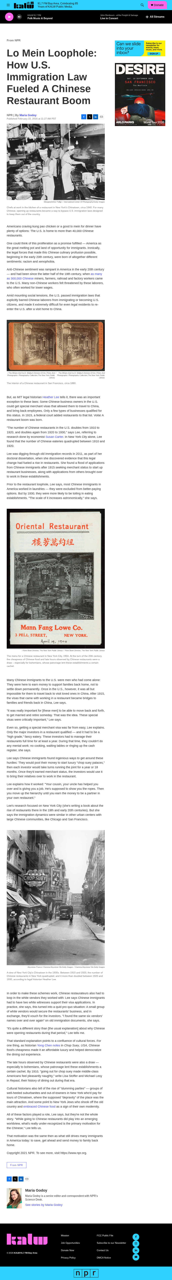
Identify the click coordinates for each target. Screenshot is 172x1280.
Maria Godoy (27, 115)
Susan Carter (54, 436)
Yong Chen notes (48, 1045)
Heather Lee (50, 397)
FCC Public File (105, 1235)
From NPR (13, 40)
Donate (159, 5)
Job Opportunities (70, 1243)
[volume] (19, 17)
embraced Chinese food (39, 1106)
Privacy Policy (68, 1257)
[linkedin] (136, 1250)
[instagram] (136, 1243)
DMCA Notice (104, 1257)
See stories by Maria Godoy (43, 1205)
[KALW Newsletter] (140, 48)
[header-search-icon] (142, 5)
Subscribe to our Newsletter (111, 1243)
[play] (9, 17)
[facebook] (136, 1237)
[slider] (24, 16)
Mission (65, 1235)
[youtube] (136, 1257)
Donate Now (67, 1250)
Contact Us (103, 1250)
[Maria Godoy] (14, 1198)
